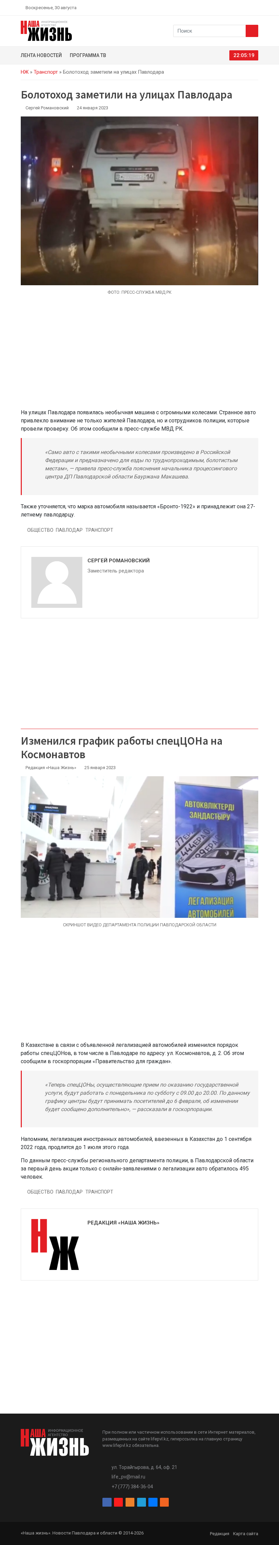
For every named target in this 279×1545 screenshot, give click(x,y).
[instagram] (224, 7)
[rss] (255, 7)
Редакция (219, 1533)
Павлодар (69, 530)
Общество (40, 530)
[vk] (247, 7)
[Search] (252, 31)
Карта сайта (245, 1533)
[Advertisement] (139, 355)
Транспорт (46, 72)
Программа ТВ (88, 55)
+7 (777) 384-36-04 (132, 1486)
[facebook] (216, 7)
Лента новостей (41, 55)
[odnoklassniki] (231, 7)
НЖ (25, 72)
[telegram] (240, 7)
